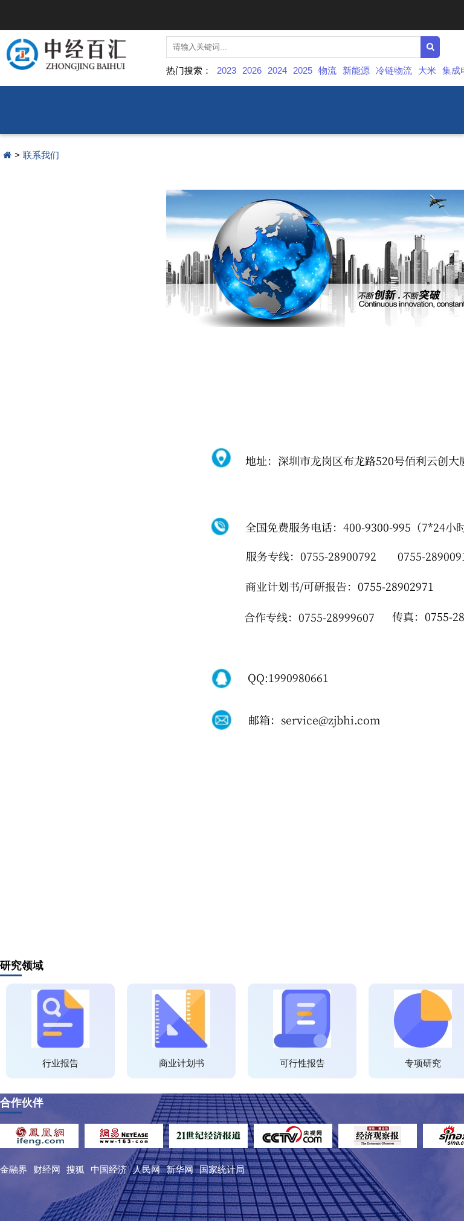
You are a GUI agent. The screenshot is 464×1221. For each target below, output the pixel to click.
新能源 (356, 70)
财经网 (46, 1169)
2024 (277, 70)
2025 (302, 70)
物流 (327, 70)
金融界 (13, 1169)
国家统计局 (222, 1169)
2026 (252, 70)
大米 (427, 70)
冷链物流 (394, 70)
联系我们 (41, 155)
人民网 (146, 1169)
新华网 (179, 1169)
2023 (226, 70)
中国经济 (109, 1169)
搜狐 (75, 1169)
